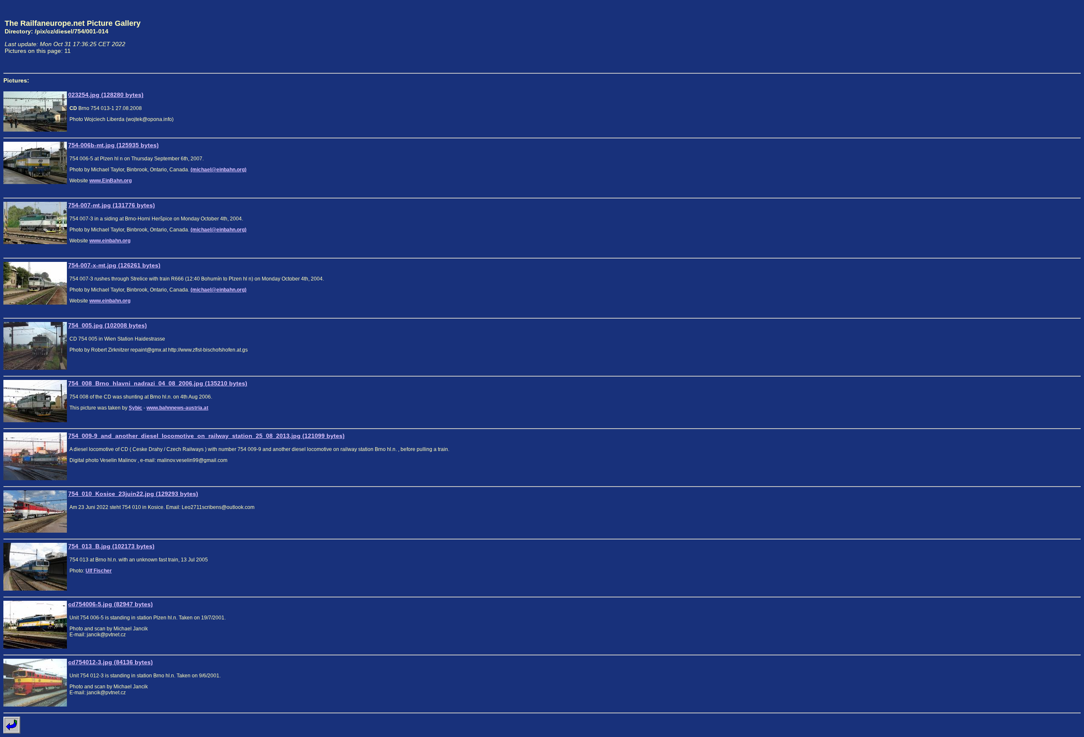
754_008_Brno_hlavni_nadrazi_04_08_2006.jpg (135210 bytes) (157, 383)
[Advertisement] (1041, 36)
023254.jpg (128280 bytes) (106, 94)
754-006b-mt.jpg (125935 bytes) (113, 145)
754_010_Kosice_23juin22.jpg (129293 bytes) (133, 493)
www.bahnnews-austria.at (177, 408)
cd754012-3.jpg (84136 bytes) (110, 662)
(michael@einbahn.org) (218, 170)
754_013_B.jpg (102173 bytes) (111, 546)
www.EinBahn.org (110, 181)
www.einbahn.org (109, 241)
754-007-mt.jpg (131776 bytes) (111, 205)
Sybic (135, 408)
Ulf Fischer (99, 571)
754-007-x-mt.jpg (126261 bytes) (114, 265)
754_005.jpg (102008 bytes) (107, 325)
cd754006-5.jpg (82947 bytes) (110, 604)
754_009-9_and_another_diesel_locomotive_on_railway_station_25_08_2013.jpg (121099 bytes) (206, 435)
